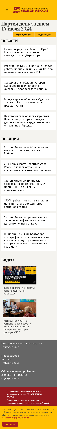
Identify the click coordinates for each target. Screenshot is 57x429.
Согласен (10, 424)
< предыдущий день (23, 34)
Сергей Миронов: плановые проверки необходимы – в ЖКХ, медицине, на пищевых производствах (25, 185)
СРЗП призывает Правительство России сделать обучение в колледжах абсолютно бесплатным (27, 167)
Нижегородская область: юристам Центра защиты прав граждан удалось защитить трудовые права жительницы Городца (27, 120)
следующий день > (45, 34)
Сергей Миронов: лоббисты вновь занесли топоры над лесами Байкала (26, 150)
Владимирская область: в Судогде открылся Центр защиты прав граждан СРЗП (26, 102)
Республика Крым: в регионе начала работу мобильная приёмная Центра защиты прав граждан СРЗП (28, 69)
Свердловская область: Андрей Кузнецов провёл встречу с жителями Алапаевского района (25, 86)
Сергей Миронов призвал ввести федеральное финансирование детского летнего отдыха (25, 220)
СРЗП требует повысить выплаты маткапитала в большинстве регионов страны (26, 204)
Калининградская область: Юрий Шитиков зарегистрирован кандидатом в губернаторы (26, 52)
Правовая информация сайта (15, 417)
